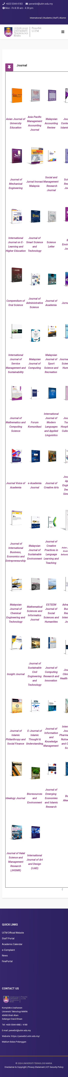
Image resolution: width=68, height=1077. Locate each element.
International (36, 18)
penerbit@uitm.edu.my (41, 3)
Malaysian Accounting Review (51, 123)
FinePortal (7, 961)
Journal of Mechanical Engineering (16, 184)
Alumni (62, 18)
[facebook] (31, 13)
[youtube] (35, 13)
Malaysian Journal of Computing (34, 363)
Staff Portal (8, 938)
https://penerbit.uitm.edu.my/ (25, 1036)
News (5, 955)
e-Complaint (8, 950)
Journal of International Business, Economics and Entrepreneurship (16, 552)
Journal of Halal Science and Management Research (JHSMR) (15, 862)
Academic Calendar (12, 944)
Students (47, 18)
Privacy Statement (36, 1067)
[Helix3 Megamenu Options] (62, 31)
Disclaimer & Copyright (15, 1067)
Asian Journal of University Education (15, 123)
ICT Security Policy (54, 1067)
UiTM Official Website (13, 932)
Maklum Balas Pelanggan (14, 1042)
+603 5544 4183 (14, 3)
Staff (55, 18)
